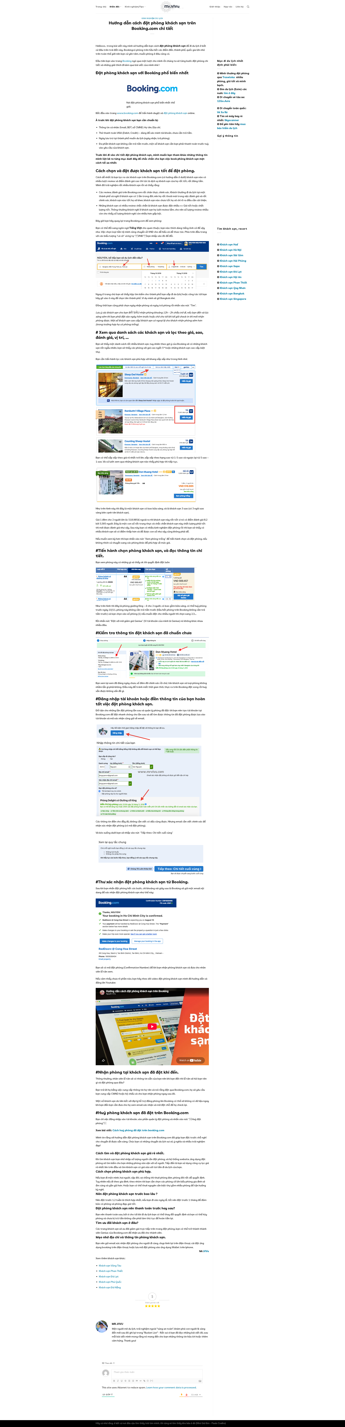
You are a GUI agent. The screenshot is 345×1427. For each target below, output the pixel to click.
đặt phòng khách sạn (175, 113)
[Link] (144, 1380)
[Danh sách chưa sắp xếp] (133, 1380)
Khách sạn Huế (229, 244)
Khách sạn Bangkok (232, 293)
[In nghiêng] (118, 1380)
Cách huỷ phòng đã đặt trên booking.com (138, 1130)
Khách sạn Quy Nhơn (233, 288)
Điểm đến (114, 6)
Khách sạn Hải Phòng (233, 260)
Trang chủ (101, 6)
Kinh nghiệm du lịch (152, 18)
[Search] (248, 6)
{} (148, 1381)
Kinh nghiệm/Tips (134, 6)
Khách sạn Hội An (231, 277)
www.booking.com (128, 113)
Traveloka (228, 77)
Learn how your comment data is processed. (171, 1387)
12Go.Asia (223, 101)
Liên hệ (239, 6)
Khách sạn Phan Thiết (111, 1271)
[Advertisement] (233, 182)
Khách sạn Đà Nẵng (110, 1287)
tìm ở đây (229, 93)
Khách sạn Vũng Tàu (110, 1265)
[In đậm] (114, 1380)
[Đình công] (125, 1380)
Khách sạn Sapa (230, 266)
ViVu (206, 1251)
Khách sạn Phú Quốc (110, 1281)
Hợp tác (228, 6)
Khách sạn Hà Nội (231, 249)
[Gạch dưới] (122, 1380)
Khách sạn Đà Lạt (109, 1276)
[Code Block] (140, 1380)
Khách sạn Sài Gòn (231, 255)
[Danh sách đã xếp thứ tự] (129, 1380)
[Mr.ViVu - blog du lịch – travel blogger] (172, 6)
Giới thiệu (214, 6)
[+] (151, 1381)
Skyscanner (232, 120)
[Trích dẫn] (137, 1380)
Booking (127, 60)
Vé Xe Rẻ (222, 112)
